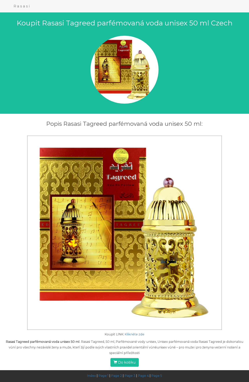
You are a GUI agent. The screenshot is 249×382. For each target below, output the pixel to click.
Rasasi (22, 6)
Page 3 (129, 376)
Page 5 (156, 376)
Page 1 (103, 376)
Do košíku (126, 362)
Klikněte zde (134, 334)
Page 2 (116, 376)
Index (91, 376)
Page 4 (143, 376)
